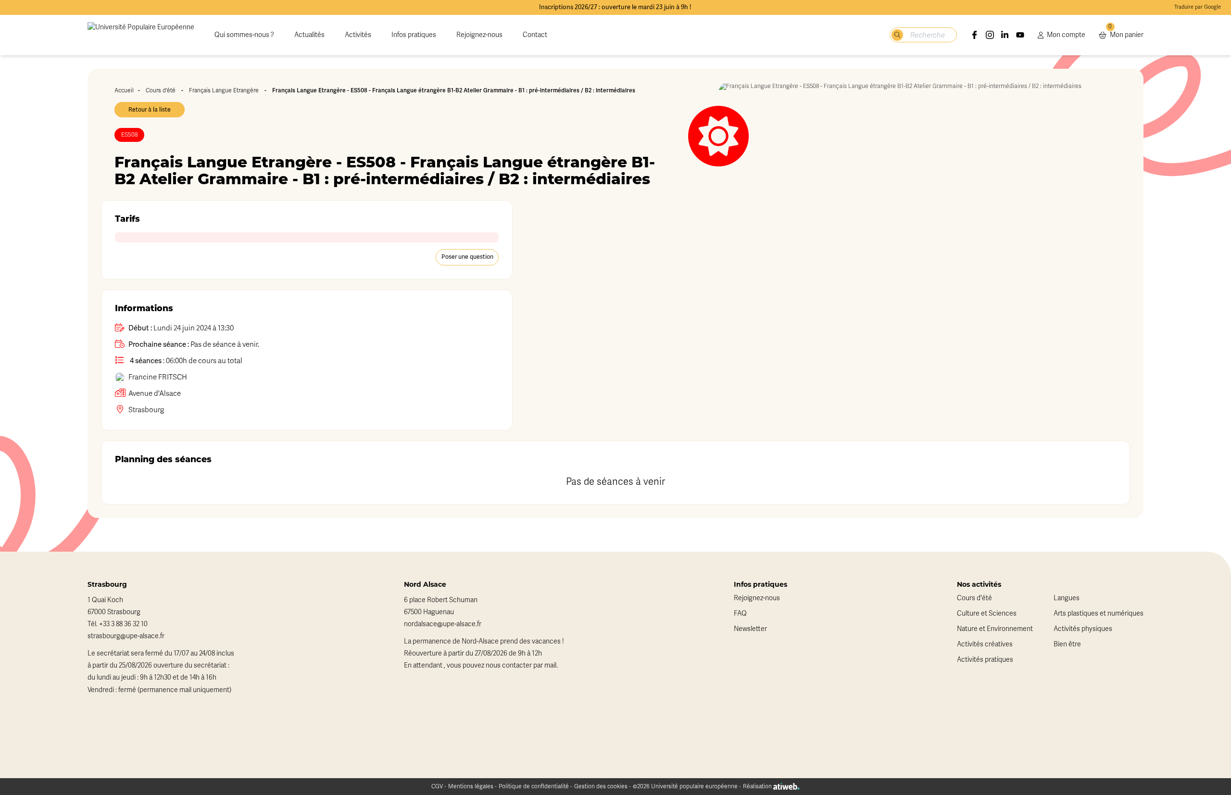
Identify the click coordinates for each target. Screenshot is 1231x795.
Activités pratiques (985, 660)
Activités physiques (1083, 629)
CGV (437, 786)
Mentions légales (470, 786)
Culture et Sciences (987, 613)
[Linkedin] (1005, 35)
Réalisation (758, 786)
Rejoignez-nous (479, 35)
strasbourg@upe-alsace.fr (126, 636)
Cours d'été (161, 90)
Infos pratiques (413, 35)
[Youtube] (1020, 35)
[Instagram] (990, 35)
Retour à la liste (149, 110)
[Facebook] (974, 35)
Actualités (309, 35)
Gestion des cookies (601, 786)
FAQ (740, 613)
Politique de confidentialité (534, 786)
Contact (535, 35)
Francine (157, 377)
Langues (1067, 598)
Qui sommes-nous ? (244, 35)
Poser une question (467, 257)
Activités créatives (985, 644)
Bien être (1067, 644)
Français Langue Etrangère (224, 90)
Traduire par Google (1197, 7)
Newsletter (750, 629)
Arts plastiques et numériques (1098, 613)
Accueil (124, 90)
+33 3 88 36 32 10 (123, 624)
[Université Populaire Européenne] (141, 35)
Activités (358, 35)
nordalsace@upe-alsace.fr (442, 624)
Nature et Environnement (995, 629)
